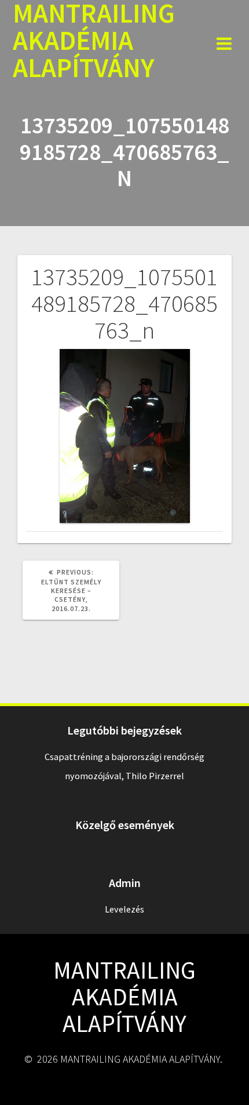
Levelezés (124, 909)
